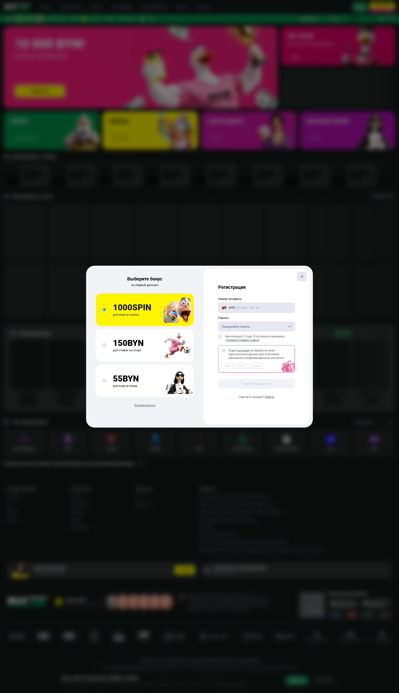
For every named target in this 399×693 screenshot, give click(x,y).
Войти (270, 397)
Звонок (256, 366)
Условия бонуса (144, 405)
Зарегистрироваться (256, 383)
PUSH (241, 366)
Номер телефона (230, 299)
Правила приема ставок (243, 340)
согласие (243, 350)
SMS (227, 366)
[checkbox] (220, 336)
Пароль (223, 318)
